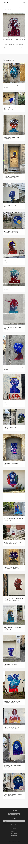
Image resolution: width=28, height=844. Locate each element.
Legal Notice (13, 831)
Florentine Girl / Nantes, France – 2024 (12, 727)
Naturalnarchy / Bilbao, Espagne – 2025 (12, 463)
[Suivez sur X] (12, 814)
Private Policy (14, 835)
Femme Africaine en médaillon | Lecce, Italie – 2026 (13, 85)
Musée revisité (11, 232)
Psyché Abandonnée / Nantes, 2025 (12, 701)
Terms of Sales (14, 833)
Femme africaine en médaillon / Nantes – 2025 (13, 495)
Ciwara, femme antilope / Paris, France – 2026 (13, 328)
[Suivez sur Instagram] (18, 814)
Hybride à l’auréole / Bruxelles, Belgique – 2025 (13, 402)
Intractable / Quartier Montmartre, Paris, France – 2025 (12, 766)
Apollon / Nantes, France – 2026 (11, 231)
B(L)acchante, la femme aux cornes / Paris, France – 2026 (13, 368)
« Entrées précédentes (7, 802)
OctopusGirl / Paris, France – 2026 (11, 288)
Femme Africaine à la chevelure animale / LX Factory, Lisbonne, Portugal (13, 599)
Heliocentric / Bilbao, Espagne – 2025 (12, 427)
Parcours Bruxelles (12, 109)
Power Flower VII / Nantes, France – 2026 (13, 137)
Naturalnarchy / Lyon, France (10, 664)
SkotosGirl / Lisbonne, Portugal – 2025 (12, 542)
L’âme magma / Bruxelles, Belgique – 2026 (13, 176)
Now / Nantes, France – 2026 (10, 205)
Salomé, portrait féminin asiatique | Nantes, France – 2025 (13, 628)
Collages (6, 87)
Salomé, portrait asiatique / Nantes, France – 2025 (14, 519)
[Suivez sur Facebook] (9, 814)
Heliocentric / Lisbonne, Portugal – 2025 (12, 567)
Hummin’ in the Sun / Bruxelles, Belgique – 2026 (13, 108)
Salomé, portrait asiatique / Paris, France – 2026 (13, 260)
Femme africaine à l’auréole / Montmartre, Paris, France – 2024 (13, 795)
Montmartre (10, 262)
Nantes (9, 138)
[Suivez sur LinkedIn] (15, 814)
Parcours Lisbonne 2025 (13, 543)
